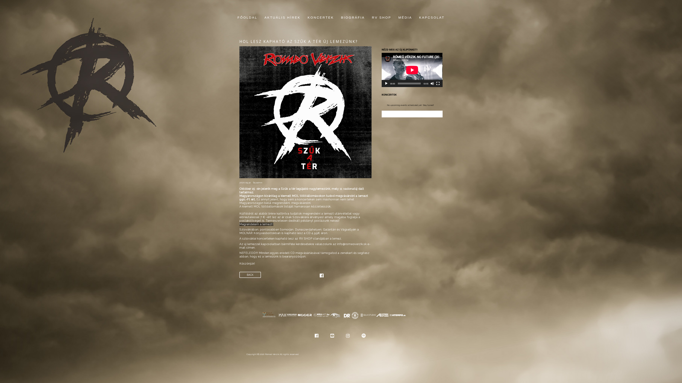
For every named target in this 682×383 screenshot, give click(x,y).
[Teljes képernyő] (438, 83)
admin (259, 182)
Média (405, 17)
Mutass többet (412, 114)
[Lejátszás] (386, 83)
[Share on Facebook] (321, 276)
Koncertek (321, 17)
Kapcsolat (432, 17)
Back (250, 274)
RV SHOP (381, 17)
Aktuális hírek (282, 17)
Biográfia (353, 17)
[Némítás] (432, 83)
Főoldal (247, 17)
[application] (412, 70)
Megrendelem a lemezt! (256, 224)
